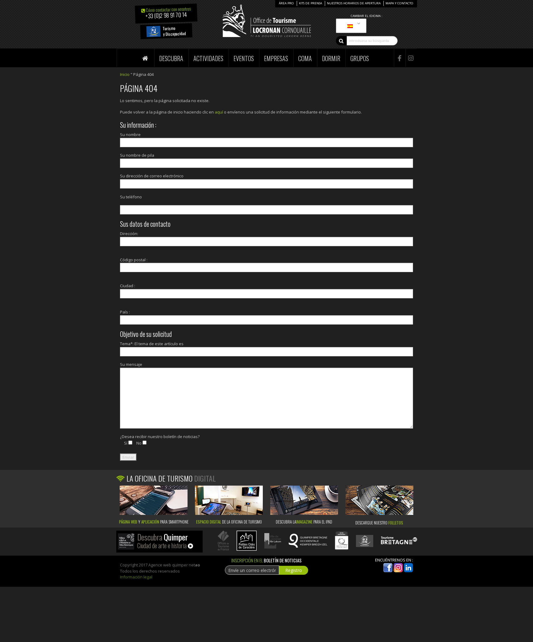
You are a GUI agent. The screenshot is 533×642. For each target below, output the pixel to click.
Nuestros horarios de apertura (354, 3)
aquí (219, 112)
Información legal (136, 577)
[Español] (350, 26)
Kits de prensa (310, 3)
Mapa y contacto (399, 3)
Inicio (125, 74)
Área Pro (286, 3)
